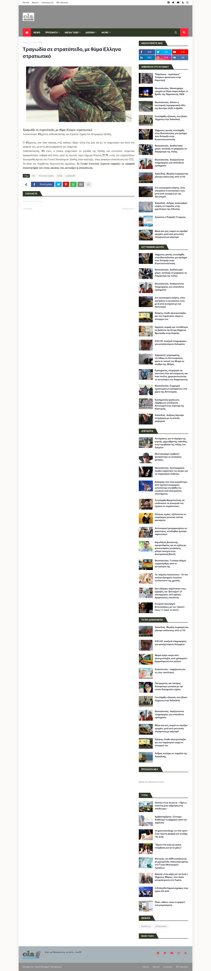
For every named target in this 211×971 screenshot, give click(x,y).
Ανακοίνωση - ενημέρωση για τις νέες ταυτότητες (170, 671)
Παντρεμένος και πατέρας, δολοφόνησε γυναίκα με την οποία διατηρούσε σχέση (169, 686)
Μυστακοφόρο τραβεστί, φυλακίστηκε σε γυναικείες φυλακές (168, 457)
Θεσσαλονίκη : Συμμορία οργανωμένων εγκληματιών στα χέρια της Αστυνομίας (171, 388)
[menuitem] (27, 32)
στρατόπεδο (70, 175)
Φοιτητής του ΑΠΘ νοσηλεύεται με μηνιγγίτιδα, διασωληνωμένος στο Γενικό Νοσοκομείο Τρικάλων (171, 863)
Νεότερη (28, 208)
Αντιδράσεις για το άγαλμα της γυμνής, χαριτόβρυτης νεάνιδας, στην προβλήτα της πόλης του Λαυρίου (171, 443)
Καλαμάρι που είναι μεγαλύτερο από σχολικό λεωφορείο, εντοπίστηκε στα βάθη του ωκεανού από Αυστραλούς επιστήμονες (171, 488)
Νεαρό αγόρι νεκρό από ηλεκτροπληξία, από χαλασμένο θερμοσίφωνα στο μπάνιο (171, 658)
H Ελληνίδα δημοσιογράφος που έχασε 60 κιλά (171, 890)
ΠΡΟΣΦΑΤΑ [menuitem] (51, 32)
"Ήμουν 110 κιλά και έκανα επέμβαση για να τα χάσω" (168, 846)
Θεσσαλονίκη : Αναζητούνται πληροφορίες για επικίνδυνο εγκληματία (169, 162)
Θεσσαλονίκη (160, 926)
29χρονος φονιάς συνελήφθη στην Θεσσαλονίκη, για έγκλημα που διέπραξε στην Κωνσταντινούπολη (171, 135)
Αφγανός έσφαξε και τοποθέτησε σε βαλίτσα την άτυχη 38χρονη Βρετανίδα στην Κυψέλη (171, 330)
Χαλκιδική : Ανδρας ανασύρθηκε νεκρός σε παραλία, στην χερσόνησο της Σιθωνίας (171, 206)
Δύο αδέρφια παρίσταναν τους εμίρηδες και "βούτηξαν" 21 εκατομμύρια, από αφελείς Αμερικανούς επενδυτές (170, 593)
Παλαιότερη (127, 208)
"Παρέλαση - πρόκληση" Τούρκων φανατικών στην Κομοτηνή (168, 77)
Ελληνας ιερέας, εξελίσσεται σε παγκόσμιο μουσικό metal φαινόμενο (170, 517)
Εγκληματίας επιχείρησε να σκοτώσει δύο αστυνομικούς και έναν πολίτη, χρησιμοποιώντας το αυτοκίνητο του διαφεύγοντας (171, 375)
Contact (167, 966)
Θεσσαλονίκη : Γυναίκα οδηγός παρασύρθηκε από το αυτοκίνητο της (170, 563)
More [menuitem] (105, 32)
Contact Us (48, 2)
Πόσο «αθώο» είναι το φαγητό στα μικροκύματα (170, 904)
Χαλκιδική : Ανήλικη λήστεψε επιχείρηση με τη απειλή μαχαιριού (169, 418)
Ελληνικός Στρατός (46, 175)
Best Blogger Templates (48, 966)
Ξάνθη (59, 175)
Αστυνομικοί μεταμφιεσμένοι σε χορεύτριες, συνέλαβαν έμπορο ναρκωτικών (171, 531)
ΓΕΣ (40, 42)
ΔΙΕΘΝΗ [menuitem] (90, 32)
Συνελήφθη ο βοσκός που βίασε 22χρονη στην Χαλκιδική (171, 118)
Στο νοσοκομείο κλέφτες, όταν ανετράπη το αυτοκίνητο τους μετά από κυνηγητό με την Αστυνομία (170, 192)
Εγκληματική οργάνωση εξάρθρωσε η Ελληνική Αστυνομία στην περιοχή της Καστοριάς (169, 404)
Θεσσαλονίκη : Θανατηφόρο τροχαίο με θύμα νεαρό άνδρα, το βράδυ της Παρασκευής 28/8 (171, 91)
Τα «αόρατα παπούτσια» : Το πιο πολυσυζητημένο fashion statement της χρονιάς (171, 577)
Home (26, 2)
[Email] (80, 184)
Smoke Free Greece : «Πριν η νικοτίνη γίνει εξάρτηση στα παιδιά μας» (171, 805)
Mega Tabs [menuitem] (71, 32)
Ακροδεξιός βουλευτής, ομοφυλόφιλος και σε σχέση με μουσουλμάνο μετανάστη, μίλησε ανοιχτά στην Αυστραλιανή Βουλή (170, 548)
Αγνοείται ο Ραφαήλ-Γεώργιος (170, 217)
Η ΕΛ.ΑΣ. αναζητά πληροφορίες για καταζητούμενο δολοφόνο (171, 343)
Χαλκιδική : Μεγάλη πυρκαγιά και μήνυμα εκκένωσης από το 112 (171, 175)
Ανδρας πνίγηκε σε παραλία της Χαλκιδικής (171, 755)
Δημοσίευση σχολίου (32, 201)
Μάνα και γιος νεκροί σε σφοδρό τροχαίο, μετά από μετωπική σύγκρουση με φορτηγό (171, 234)
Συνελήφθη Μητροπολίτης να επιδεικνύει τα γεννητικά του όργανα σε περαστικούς (169, 503)
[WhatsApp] (73, 184)
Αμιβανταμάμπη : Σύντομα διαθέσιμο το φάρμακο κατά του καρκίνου (171, 819)
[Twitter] (58, 184)
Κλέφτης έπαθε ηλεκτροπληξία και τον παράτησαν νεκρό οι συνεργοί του (170, 316)
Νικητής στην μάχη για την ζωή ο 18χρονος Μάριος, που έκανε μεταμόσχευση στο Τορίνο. (171, 877)
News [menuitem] (36, 32)
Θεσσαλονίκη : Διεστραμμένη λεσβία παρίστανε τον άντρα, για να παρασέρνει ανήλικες (171, 471)
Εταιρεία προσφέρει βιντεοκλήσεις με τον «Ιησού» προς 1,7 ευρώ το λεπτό (170, 606)
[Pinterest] (66, 184)
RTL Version (62, 2)
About (35, 2)
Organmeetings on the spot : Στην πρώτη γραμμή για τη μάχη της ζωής (171, 833)
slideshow (145, 926)
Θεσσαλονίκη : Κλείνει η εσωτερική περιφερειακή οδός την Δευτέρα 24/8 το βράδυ (170, 105)
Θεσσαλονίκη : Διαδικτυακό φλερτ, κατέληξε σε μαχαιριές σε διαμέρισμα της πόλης (171, 148)
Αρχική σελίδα (29, 42)
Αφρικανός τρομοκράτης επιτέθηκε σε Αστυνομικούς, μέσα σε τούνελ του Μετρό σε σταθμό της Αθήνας (169, 360)
